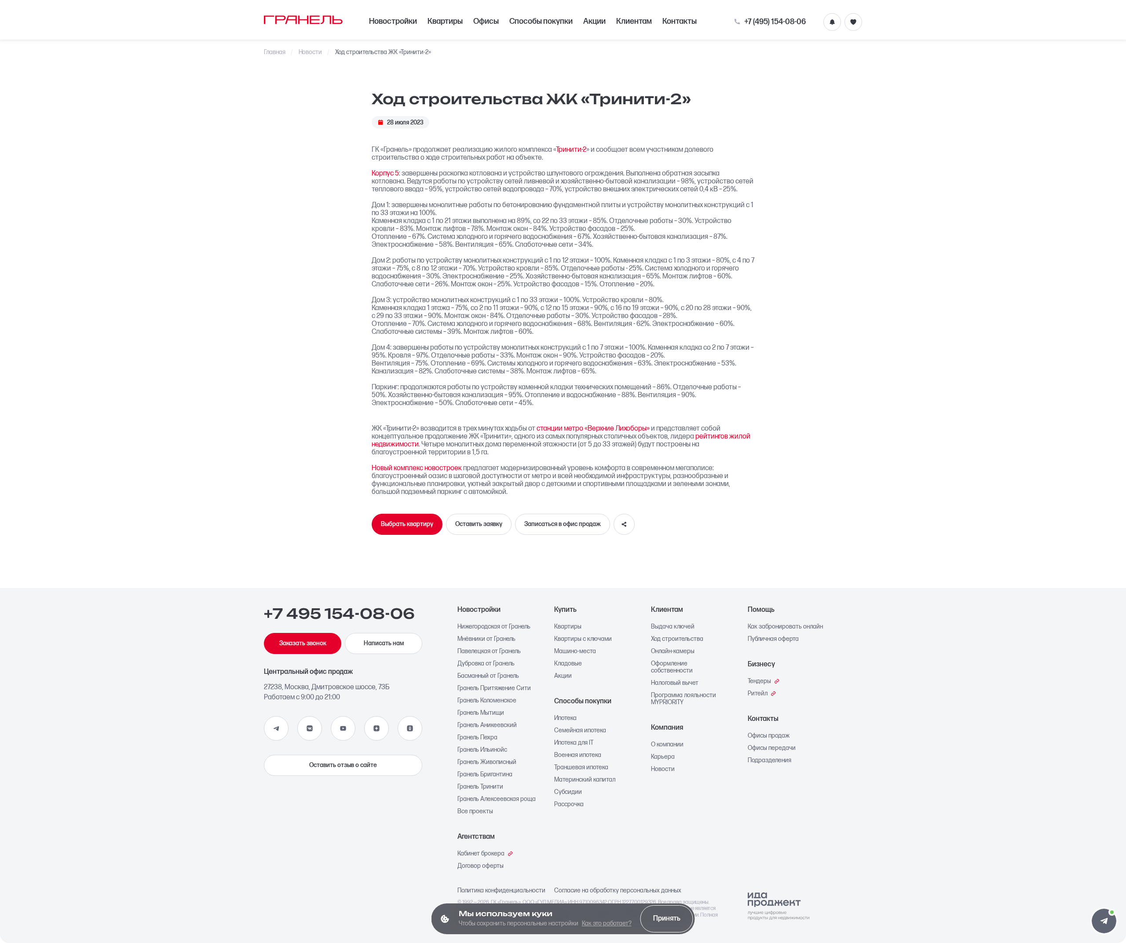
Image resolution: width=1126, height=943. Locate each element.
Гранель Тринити (480, 786)
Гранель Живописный (486, 762)
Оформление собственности (672, 667)
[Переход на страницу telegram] (276, 728)
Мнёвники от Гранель (486, 639)
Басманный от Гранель (488, 676)
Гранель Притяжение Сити (494, 688)
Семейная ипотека (580, 730)
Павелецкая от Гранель (489, 651)
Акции (594, 21)
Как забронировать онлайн (785, 626)
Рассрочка (569, 804)
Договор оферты (480, 866)
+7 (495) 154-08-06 (775, 22)
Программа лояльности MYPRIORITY (683, 699)
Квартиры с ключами (583, 639)
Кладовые (568, 663)
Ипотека (565, 718)
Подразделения (769, 760)
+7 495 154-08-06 (339, 614)
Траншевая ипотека (581, 767)
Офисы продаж (769, 735)
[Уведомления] (832, 22)
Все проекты (475, 811)
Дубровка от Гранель (486, 663)
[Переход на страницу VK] (309, 728)
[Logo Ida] (778, 906)
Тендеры (759, 681)
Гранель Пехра (477, 737)
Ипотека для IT (573, 742)
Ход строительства (677, 639)
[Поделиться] (624, 524)
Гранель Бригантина (484, 774)
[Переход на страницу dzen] (376, 728)
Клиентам (634, 21)
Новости (310, 52)
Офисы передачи (772, 748)
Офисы (486, 21)
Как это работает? (607, 923)
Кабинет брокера (481, 853)
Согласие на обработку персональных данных (617, 890)
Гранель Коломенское (486, 700)
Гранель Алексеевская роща (496, 799)
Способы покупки (541, 21)
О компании (667, 744)
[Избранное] (853, 22)
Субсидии (568, 792)
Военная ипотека (577, 755)
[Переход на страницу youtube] (343, 728)
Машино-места (575, 651)
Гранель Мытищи (480, 712)
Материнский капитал (584, 779)
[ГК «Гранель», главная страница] (303, 20)
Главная (274, 52)
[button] (1104, 921)
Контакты (679, 21)
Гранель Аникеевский (487, 725)
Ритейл (758, 693)
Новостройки (393, 21)
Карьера (663, 756)
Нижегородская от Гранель (493, 626)
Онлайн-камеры (673, 651)
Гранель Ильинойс (482, 749)
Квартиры (445, 21)
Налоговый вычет (674, 683)
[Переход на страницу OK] (410, 728)
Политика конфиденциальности (501, 890)
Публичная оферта (773, 639)
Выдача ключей (673, 626)
